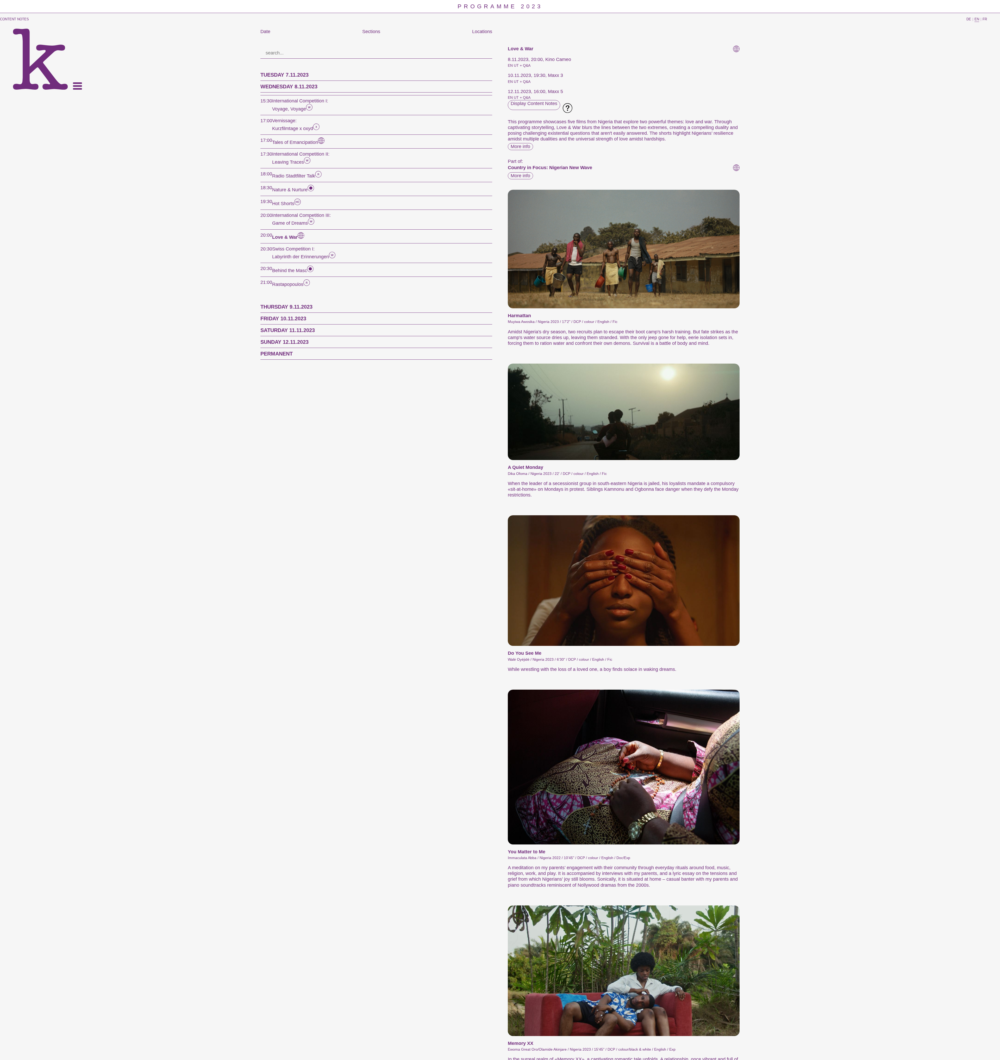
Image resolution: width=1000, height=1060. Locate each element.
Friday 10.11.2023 (283, 318)
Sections (371, 31)
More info (520, 146)
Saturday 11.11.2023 (287, 330)
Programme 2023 (500, 6)
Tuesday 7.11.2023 (284, 75)
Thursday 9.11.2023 (286, 307)
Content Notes (14, 19)
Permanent (276, 354)
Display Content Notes (534, 103)
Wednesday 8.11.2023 (288, 86)
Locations (482, 31)
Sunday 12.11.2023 (284, 342)
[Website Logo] (40, 59)
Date (265, 31)
